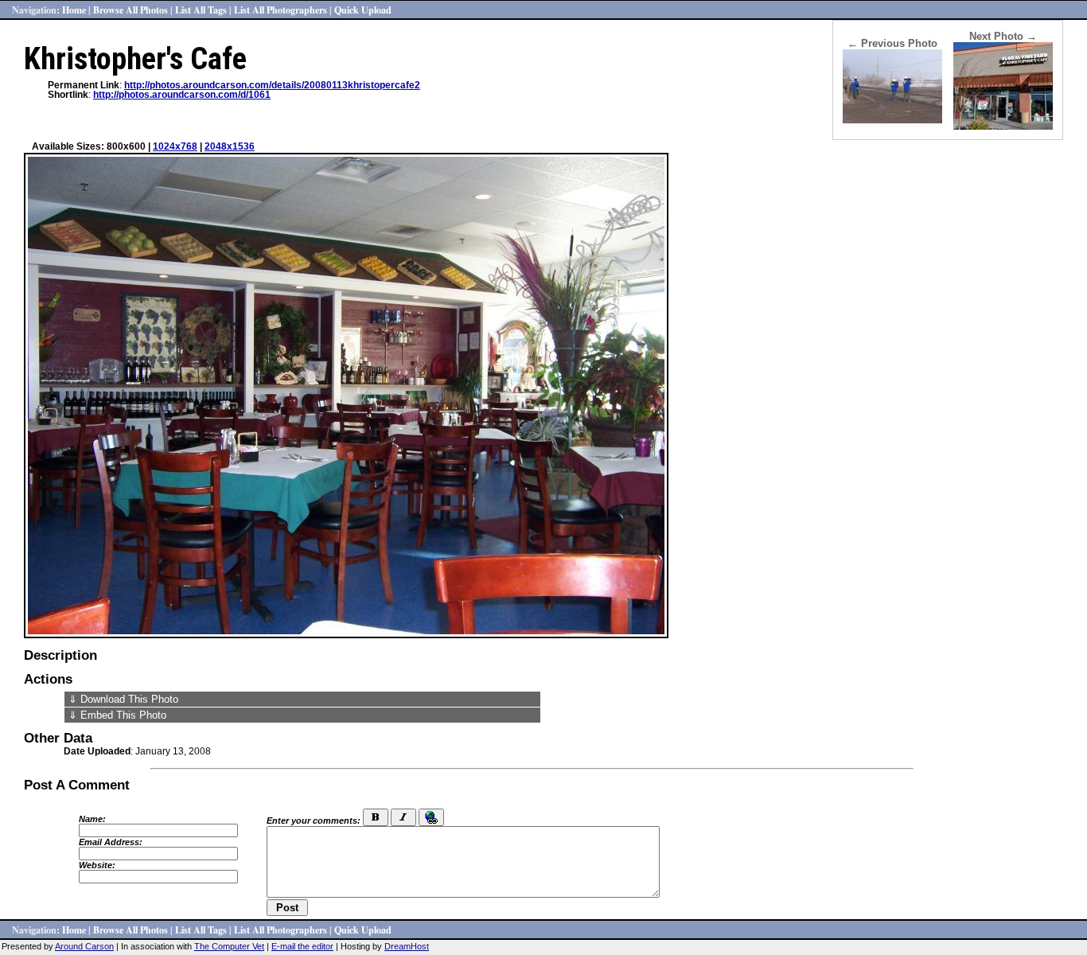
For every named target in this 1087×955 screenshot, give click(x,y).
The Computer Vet (229, 946)
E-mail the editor (302, 946)
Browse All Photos (130, 9)
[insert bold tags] (375, 817)
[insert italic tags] (403, 817)
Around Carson (84, 946)
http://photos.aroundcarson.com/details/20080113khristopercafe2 (272, 85)
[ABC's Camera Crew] (892, 120)
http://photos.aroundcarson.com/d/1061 (182, 94)
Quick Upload (363, 9)
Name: (92, 819)
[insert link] (431, 817)
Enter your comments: (313, 820)
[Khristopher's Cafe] (1003, 126)
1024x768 (175, 146)
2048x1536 (230, 146)
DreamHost (406, 946)
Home (74, 9)
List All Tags (201, 9)
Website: (97, 865)
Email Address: (110, 842)
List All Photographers (280, 9)
